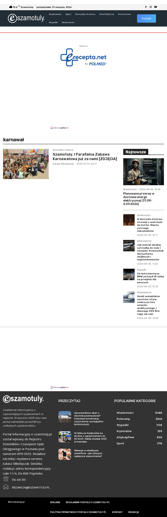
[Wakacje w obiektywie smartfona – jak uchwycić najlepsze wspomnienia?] (64, 454)
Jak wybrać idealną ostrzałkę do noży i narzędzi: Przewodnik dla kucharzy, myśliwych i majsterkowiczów (150, 252)
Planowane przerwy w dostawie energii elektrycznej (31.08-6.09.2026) (138, 199)
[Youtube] (155, 7)
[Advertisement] (83, 97)
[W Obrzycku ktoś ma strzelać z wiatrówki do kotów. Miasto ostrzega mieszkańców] (129, 220)
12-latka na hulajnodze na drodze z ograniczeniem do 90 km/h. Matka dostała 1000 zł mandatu (90, 437)
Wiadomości (130, 189)
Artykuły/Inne (144, 241)
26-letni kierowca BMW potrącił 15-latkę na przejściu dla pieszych (150, 278)
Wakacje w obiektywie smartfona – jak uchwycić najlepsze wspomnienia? (88, 453)
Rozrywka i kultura (63, 150)
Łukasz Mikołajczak (63, 164)
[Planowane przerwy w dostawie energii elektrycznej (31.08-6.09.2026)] (143, 171)
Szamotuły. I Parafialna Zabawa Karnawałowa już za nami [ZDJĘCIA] (85, 156)
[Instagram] (150, 7)
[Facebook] (145, 7)
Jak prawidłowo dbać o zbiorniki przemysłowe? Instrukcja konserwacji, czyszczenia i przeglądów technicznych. (88, 419)
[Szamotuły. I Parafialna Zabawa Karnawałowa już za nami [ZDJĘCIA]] (26, 164)
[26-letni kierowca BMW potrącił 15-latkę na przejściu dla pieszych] (129, 274)
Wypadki (141, 270)
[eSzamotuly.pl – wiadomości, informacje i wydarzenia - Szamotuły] (26, 18)
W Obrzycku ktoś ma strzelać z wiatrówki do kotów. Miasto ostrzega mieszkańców (149, 225)
